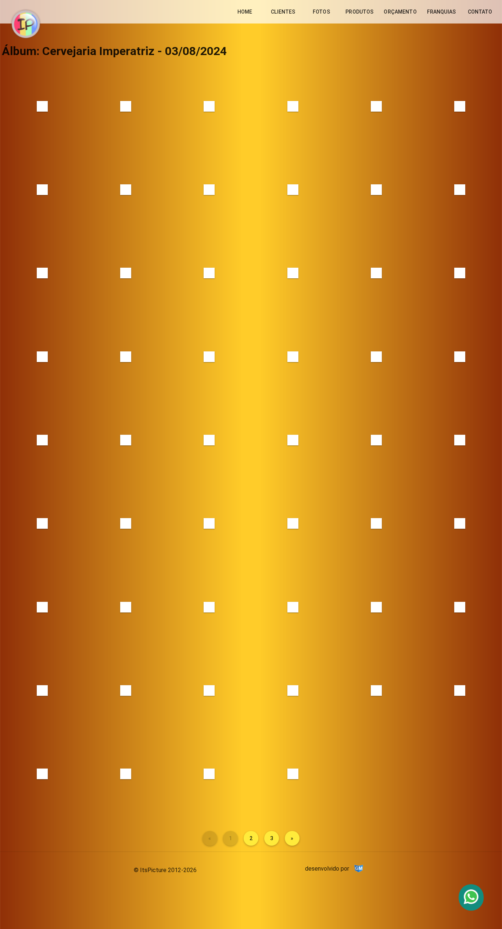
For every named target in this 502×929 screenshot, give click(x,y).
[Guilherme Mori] (358, 868)
